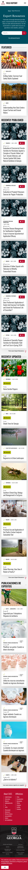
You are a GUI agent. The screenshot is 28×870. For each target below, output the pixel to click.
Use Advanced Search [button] (14, 38)
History (7, 801)
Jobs (6, 807)
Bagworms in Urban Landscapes (13, 458)
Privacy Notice (5, 861)
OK (5, 867)
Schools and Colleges (7, 844)
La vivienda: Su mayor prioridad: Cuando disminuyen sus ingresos (13, 749)
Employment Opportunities (20, 847)
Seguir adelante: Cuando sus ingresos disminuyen (12, 715)
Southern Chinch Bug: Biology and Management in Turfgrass (12, 493)
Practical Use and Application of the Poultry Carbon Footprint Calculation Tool (13, 532)
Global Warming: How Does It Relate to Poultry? (12, 570)
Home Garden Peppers (10, 389)
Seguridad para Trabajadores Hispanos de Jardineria (12, 614)
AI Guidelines (8, 820)
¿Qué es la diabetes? (10, 779)
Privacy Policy (9, 814)
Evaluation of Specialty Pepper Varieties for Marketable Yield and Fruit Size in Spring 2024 (13, 342)
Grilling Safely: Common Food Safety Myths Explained (12, 77)
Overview (7, 799)
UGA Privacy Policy (20, 850)
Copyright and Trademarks (7, 850)
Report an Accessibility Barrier (7, 853)
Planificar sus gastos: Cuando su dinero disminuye (13, 648)
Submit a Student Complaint (20, 853)
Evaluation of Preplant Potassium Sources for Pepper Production (13, 193)
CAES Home (8, 797)
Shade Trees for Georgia (11, 423)
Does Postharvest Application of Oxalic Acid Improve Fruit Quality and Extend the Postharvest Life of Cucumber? (13, 306)
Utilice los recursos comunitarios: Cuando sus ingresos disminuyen (14, 681)
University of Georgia (14, 833)
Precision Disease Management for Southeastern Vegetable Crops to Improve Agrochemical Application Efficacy (13, 232)
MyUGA (7, 846)
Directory (20, 844)
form (10, 863)
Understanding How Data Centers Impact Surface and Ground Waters (14, 110)
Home (9, 10)
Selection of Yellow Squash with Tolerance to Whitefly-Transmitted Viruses (13, 269)
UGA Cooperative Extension (20, 799)
